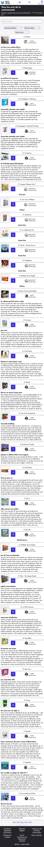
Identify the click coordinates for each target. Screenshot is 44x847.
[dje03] (26, 296)
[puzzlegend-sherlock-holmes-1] (5, 129)
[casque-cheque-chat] (5, 187)
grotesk (32, 41)
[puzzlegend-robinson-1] (5, 102)
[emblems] (5, 264)
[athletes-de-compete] (5, 548)
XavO (31, 767)
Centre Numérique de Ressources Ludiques (22, 838)
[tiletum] (5, 40)
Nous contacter (36, 835)
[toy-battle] (5, 641)
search (29, 2)
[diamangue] (5, 71)
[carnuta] (5, 323)
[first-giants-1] (5, 354)
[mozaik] (5, 735)
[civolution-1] (5, 156)
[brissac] (26, 798)
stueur (32, 103)
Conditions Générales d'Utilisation (7, 830)
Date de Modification (10, 28)
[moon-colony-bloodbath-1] (5, 294)
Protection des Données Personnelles (37, 830)
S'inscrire (40, 4)
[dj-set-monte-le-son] (5, 248)
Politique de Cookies (7, 836)
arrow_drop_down (21, 27)
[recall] (5, 385)
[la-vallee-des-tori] (5, 233)
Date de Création (29, 28)
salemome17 (32, 188)
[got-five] (5, 672)
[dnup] (5, 703)
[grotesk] (25, 41)
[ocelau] (26, 158)
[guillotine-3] (5, 218)
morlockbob (32, 72)
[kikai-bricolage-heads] (5, 579)
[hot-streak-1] (5, 471)
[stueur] (26, 104)
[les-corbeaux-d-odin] (5, 797)
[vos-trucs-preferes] (5, 203)
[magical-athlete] (5, 279)
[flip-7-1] (5, 502)
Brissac (32, 798)
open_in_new (24, 37)
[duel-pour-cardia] (5, 447)
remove (39, 27)
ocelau (32, 157)
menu (19, 2)
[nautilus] (5, 766)
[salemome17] (25, 189)
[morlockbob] (26, 73)
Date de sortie (19, 32)
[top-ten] (5, 533)
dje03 (32, 295)
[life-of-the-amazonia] (5, 416)
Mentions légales (22, 830)
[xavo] (25, 767)
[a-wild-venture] (5, 610)
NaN (14, 822)
